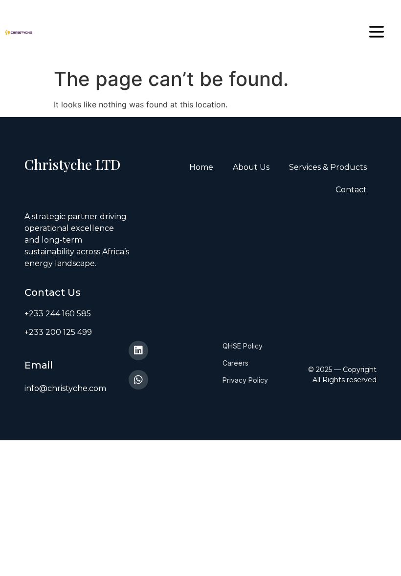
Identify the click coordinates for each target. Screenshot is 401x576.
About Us (251, 167)
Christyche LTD (72, 164)
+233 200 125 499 (58, 332)
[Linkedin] (138, 350)
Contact (351, 189)
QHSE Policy (243, 346)
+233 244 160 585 (57, 313)
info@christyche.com (65, 388)
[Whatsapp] (138, 380)
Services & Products (328, 167)
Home (201, 167)
